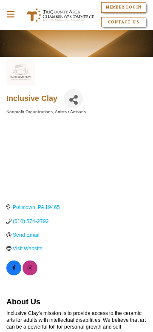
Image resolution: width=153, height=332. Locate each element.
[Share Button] (73, 98)
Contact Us (123, 22)
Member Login (123, 7)
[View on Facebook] (13, 274)
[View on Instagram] (30, 274)
